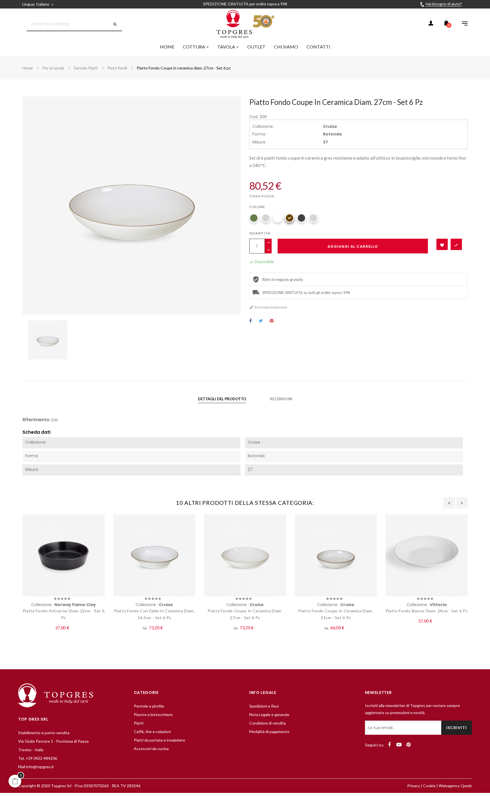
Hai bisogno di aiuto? (444, 3)
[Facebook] (389, 744)
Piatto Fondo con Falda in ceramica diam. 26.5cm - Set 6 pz (154, 614)
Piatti (138, 723)
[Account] (430, 24)
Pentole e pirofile (149, 706)
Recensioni (281, 399)
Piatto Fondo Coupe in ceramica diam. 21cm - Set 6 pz (335, 614)
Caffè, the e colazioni (152, 731)
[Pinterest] (408, 744)
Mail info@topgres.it (36, 766)
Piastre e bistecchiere (153, 714)
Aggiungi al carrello (353, 246)
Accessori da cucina (151, 748)
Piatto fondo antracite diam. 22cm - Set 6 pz (64, 614)
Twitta (261, 321)
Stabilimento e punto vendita (43, 732)
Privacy (413, 785)
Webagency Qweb (455, 785)
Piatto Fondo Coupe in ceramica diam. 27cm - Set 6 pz (245, 614)
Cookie (429, 785)
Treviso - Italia (30, 749)
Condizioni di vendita (267, 723)
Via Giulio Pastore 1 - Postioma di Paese (53, 741)
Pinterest (272, 321)
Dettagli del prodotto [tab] (222, 399)
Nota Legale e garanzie (269, 714)
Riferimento (36, 419)
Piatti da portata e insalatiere (159, 740)
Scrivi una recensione (268, 307)
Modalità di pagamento (269, 731)
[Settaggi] (462, 24)
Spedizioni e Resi (264, 706)
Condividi (250, 321)
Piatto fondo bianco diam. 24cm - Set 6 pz (427, 610)
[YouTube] (399, 744)
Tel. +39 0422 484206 (37, 758)
